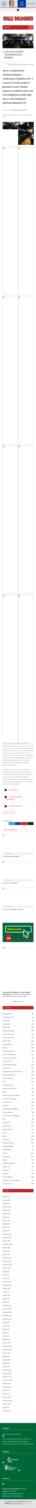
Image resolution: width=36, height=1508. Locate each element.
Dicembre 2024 (7, 1237)
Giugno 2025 (6, 1220)
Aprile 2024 (6, 1254)
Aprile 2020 (6, 1367)
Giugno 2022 (6, 1295)
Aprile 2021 (6, 1333)
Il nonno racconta (8, 1078)
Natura (5, 1136)
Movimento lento (8, 1129)
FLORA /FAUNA (7, 1041)
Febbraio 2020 (7, 1370)
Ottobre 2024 (6, 1241)
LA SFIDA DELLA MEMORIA (10, 1109)
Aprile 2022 (6, 1302)
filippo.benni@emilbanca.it (15, 1496)
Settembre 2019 (7, 1387)
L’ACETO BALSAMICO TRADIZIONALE (13, 798)
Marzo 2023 (6, 1278)
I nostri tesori (6, 1068)
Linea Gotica (6, 1122)
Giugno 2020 (6, 1360)
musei (4, 1133)
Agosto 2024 (6, 1247)
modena (11, 812)
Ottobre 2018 (6, 1404)
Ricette (5, 1160)
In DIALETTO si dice (8, 1085)
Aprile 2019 (6, 1390)
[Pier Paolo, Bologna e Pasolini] (18, 897)
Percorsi (5, 1153)
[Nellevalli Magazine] (18, 18)
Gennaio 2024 (7, 1261)
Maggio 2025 (6, 1224)
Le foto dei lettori (8, 1112)
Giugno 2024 (6, 1251)
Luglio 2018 (6, 1407)
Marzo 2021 (6, 1336)
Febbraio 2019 (7, 1397)
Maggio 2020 (6, 1363)
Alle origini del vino (8, 1017)
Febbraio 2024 (7, 1258)
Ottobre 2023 (6, 1268)
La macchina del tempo (9, 1099)
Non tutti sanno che (8, 1143)
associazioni (6, 1024)
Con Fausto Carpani (8, 1034)
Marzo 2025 (6, 1231)
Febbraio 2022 (7, 1305)
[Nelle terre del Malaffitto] (18, 844)
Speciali (31, 64)
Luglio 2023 (6, 1271)
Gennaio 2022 (7, 1309)
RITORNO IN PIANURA (9, 1163)
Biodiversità (6, 1027)
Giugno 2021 (6, 1326)
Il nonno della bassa (9, 1075)
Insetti (4, 1092)
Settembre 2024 (7, 1244)
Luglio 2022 (6, 1292)
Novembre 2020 (7, 1349)
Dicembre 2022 (7, 1285)
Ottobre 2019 (6, 1383)
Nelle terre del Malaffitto (12, 856)
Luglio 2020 (6, 1356)
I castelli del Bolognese (9, 1065)
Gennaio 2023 (7, 1281)
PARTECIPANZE (7, 1150)
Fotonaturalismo (7, 1044)
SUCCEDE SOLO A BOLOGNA (11, 1180)
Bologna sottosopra (9, 1031)
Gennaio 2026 (7, 1207)
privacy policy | (17, 1503)
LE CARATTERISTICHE (15, 806)
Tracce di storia (7, 1184)
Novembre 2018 (7, 1400)
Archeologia (6, 1020)
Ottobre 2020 (6, 1353)
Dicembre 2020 (7, 1346)
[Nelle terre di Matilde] (18, 871)
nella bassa (6, 1139)
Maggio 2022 (6, 1299)
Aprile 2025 (6, 1227)
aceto (5, 812)
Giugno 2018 (6, 1411)
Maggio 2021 (6, 1329)
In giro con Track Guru (9, 1088)
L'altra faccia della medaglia (11, 1095)
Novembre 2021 (7, 1315)
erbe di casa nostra (8, 1037)
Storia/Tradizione (8, 1177)
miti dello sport (7, 1126)
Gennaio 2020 (7, 1373)
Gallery (5, 1048)
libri (4, 1119)
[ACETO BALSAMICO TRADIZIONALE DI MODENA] (18, 41)
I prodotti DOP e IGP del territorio (17, 64)
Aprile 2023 (6, 1275)
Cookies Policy (27, 1503)
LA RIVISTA (6, 1105)
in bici (4, 1082)
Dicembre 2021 (7, 1312)
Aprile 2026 (6, 1203)
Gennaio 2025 (7, 1234)
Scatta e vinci (6, 1167)
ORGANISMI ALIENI (8, 1146)
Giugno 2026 (6, 1200)
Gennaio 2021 (7, 1343)
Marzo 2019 (6, 1394)
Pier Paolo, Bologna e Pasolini (13, 909)
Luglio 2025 (6, 1217)
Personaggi (6, 1156)
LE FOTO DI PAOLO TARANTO (11, 1116)
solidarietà (6, 1170)
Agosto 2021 (6, 1322)
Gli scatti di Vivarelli (8, 1051)
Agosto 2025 (6, 1213)
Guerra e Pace (7, 1061)
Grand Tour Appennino (10, 1058)
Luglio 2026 (6, 1197)
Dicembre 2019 (7, 1377)
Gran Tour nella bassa (9, 1054)
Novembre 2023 (7, 1265)
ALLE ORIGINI (13, 790)
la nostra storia (7, 1102)
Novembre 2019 (7, 1380)
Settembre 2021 (7, 1319)
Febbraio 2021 (7, 1339)
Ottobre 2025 (6, 1210)
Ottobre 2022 (6, 1288)
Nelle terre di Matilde (11, 883)
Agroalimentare (7, 1014)
